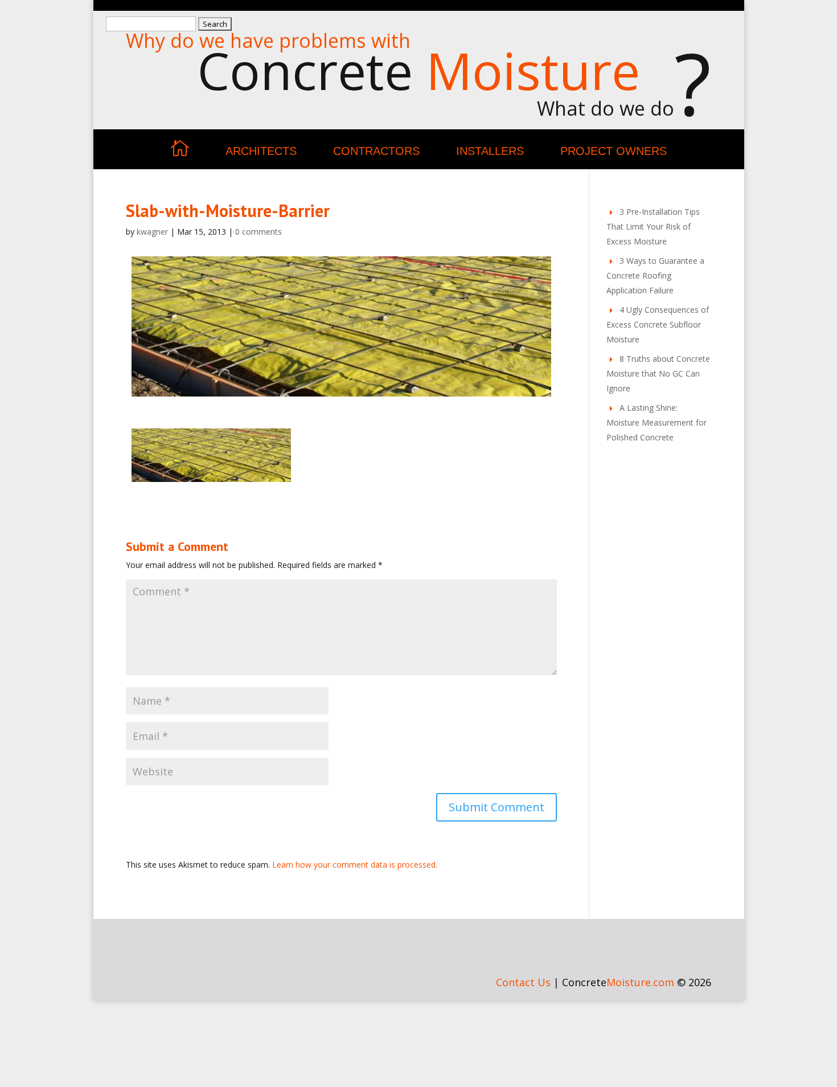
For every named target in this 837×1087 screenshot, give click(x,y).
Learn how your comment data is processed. (354, 864)
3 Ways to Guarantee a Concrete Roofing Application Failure (655, 275)
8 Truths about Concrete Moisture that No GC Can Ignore (658, 373)
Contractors (376, 151)
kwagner (152, 231)
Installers (490, 151)
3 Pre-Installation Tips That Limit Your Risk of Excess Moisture (653, 226)
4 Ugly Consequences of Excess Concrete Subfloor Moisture (657, 324)
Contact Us (523, 982)
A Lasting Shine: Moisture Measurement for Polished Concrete (656, 422)
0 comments (258, 231)
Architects (261, 151)
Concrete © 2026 (636, 982)
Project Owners (613, 151)
